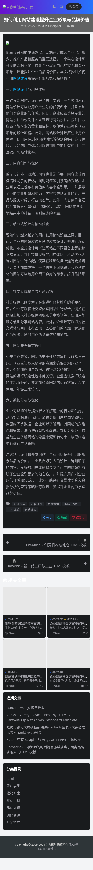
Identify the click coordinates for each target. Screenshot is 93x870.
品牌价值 (53, 504)
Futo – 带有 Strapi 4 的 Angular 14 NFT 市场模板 (44, 739)
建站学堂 (13, 786)
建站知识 (12, 672)
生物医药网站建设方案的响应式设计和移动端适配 (24, 625)
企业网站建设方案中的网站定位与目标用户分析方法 (69, 678)
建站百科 (47, 26)
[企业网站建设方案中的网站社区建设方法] (68, 601)
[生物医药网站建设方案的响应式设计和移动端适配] (24, 601)
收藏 (64, 517)
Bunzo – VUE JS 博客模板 (25, 707)
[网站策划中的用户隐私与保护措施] (24, 653)
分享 (49, 517)
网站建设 (20, 78)
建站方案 (12, 619)
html (10, 778)
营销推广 (58, 26)
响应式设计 (71, 504)
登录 (75, 7)
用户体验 (13, 510)
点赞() (80, 517)
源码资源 (13, 815)
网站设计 (20, 89)
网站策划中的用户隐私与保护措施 (24, 678)
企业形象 (20, 504)
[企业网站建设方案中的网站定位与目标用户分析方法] (68, 653)
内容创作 (36, 504)
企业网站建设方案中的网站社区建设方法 (69, 625)
